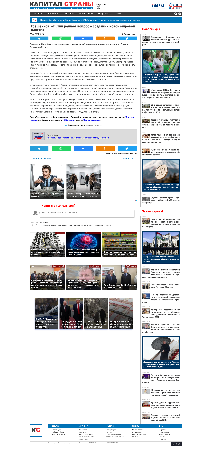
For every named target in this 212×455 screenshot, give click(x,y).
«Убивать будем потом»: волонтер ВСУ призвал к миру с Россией (78, 138)
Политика (82, 432)
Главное (38, 14)
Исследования (84, 439)
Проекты (135, 426)
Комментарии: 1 (130, 34)
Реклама (162, 437)
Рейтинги (135, 437)
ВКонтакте (69, 120)
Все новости (128, 159)
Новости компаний (139, 435)
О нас (119, 14)
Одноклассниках (91, 120)
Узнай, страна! (86, 14)
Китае (68, 20)
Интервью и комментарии (115, 437)
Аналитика (53, 14)
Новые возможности (86, 437)
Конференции (111, 430)
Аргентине (92, 20)
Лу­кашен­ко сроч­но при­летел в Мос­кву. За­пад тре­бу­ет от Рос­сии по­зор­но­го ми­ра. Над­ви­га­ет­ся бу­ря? (161, 364)
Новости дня (151, 29)
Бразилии (76, 20)
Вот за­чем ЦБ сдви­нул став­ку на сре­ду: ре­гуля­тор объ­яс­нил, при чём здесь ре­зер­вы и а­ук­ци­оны (161, 186)
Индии (61, 20)
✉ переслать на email (42, 159)
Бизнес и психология (113, 435)
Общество (68, 14)
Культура (109, 432)
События (55, 426)
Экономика (60, 233)
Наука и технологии (93, 233)
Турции (102, 20)
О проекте (162, 430)
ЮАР (84, 20)
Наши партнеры (164, 435)
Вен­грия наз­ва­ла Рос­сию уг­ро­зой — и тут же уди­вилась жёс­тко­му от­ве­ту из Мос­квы (161, 259)
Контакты (162, 439)
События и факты (58, 432)
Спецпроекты (104, 14)
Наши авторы (164, 432)
